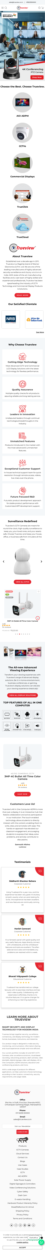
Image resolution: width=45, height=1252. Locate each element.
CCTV (31, 774)
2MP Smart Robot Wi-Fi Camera (22, 621)
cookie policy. (23, 1242)
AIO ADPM (22, 116)
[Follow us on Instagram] (20, 1222)
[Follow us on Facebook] (16, 1222)
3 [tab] (19, 636)
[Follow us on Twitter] (11, 1222)
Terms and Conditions (22, 1216)
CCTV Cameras (22, 1147)
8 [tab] (29, 636)
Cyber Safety (22, 1189)
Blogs (22, 1159)
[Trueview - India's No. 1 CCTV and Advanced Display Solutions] (22, 8)
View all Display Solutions (22, 695)
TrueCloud (23, 237)
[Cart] (42, 7)
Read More (22, 295)
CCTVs (22, 146)
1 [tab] (15, 636)
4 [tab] (21, 636)
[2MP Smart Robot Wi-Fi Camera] (22, 603)
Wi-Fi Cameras (19, 774)
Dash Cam (22, 1193)
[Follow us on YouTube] (29, 1222)
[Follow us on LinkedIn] (24, 1222)
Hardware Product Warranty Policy (22, 1201)
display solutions (32, 272)
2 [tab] (17, 636)
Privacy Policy (22, 1212)
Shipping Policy (22, 1208)
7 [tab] (27, 636)
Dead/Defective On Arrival (22, 1204)
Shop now (22, 791)
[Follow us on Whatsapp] (33, 1222)
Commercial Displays (22, 176)
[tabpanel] (22, 611)
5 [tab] (23, 636)
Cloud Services (22, 1151)
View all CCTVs (22, 582)
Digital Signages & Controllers (22, 1181)
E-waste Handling (22, 1197)
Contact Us (22, 1155)
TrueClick (22, 207)
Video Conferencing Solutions (22, 1185)
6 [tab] (25, 636)
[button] (3, 561)
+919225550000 (31, 2)
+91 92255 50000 (22, 1109)
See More (40, 332)
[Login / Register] (39, 7)
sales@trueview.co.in (16, 2)
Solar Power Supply (22, 1177)
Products (23, 1143)
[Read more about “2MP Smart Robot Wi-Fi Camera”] (38, 618)
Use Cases (22, 1162)
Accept (22, 1248)
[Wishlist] (38, 591)
